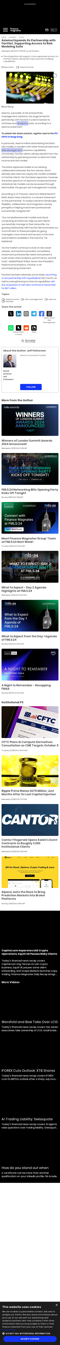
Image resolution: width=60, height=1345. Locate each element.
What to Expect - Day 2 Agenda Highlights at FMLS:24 (24, 589)
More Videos (11, 982)
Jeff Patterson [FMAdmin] (34, 51)
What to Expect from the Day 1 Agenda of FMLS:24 (29, 638)
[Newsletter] (47, 29)
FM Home (4, 37)
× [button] (56, 1305)
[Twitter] (11, 313)
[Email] (26, 313)
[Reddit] (26, 328)
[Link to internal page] (9, 360)
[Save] (34, 329)
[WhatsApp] (11, 328)
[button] (30, 1333)
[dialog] (30, 1323)
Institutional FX (12, 37)
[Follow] (18, 330)
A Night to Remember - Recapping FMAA (26, 687)
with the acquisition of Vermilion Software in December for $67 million (29, 285)
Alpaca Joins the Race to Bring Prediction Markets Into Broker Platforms (23, 895)
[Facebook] (41, 313)
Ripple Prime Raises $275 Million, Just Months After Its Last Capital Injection (29, 792)
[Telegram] (34, 313)
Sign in (53, 30)
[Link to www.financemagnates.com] (30, 420)
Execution (21, 37)
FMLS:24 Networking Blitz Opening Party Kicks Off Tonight (30, 491)
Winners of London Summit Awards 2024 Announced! (27, 442)
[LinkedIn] (18, 313)
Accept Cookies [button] (30, 1339)
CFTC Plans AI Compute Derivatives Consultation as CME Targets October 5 (30, 743)
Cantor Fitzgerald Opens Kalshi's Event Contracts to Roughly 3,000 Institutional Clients (29, 843)
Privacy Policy (9, 1330)
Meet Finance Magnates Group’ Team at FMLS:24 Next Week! (29, 540)
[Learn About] (49, 317)
